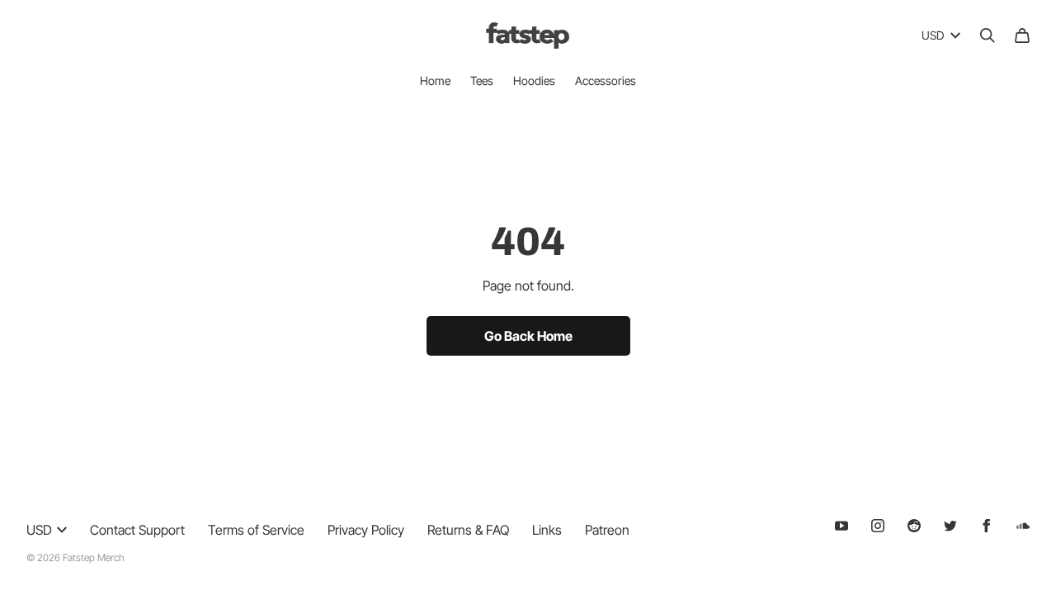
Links (547, 530)
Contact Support (137, 530)
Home (435, 80)
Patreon (607, 530)
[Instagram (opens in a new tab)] (878, 525)
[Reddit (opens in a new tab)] (914, 525)
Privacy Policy (366, 530)
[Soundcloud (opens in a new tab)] (1023, 525)
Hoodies (534, 80)
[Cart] (1022, 35)
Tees (481, 80)
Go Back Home (528, 336)
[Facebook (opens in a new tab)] (987, 525)
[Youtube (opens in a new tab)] (841, 525)
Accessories (605, 80)
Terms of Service (256, 530)
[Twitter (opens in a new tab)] (950, 525)
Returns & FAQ (468, 530)
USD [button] (933, 35)
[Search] (987, 35)
